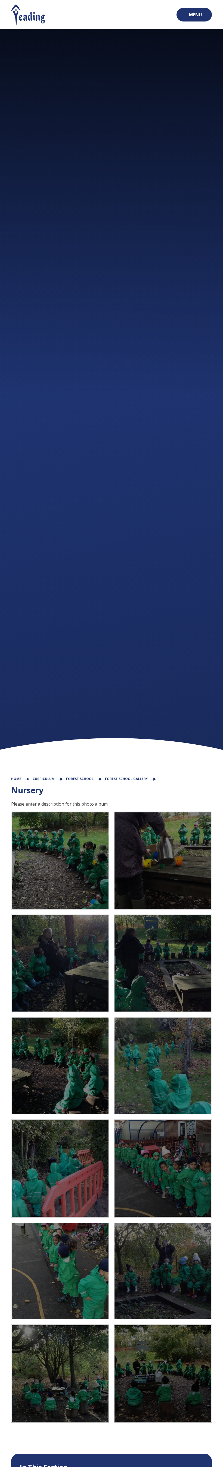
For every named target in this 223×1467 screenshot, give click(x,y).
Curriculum (44, 778)
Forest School (80, 778)
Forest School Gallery (126, 778)
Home (16, 778)
